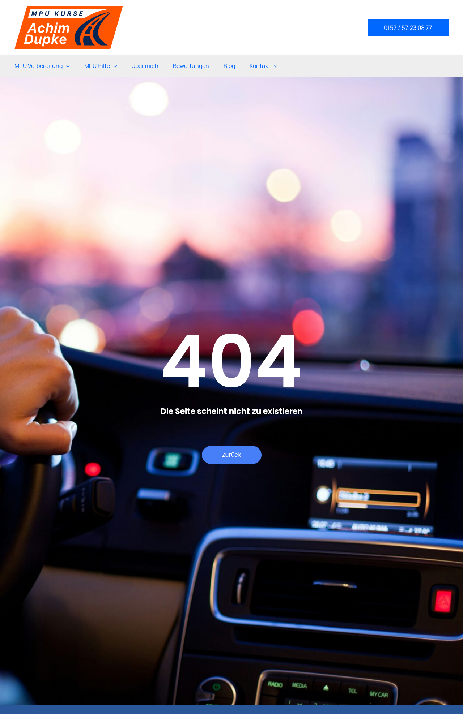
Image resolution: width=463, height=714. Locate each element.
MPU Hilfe (97, 66)
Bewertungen (191, 66)
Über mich (144, 66)
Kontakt (260, 66)
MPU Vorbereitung (38, 66)
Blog (229, 66)
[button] (408, 27)
